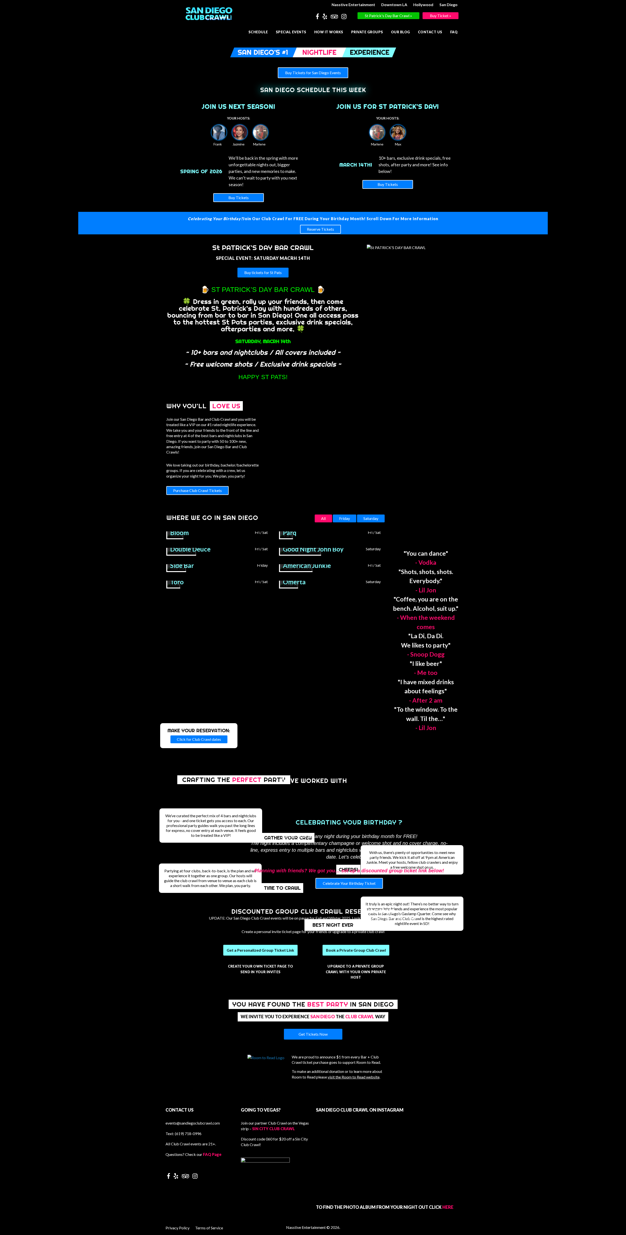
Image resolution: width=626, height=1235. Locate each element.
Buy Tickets (238, 197)
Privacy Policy (178, 1227)
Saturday (370, 518)
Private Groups (367, 32)
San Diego (448, 4)
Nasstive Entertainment (353, 4)
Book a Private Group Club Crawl (356, 950)
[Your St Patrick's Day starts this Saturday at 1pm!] (388, 1152)
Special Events (291, 32)
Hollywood (423, 4)
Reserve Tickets (320, 229)
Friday (344, 518)
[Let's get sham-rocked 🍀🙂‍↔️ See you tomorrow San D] (339, 1149)
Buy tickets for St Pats (263, 272)
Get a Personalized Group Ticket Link (260, 950)
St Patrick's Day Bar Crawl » (388, 15)
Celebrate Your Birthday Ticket (349, 883)
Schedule (258, 32)
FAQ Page (212, 1154)
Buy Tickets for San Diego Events (313, 72)
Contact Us (430, 32)
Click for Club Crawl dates (199, 739)
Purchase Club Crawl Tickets (197, 490)
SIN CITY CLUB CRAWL (273, 1128)
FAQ (454, 32)
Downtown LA (394, 4)
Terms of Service (209, 1227)
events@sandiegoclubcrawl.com (193, 1123)
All (323, 518)
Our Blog (400, 32)
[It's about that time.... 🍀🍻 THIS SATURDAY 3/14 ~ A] (437, 1158)
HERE (447, 1207)
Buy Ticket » (440, 15)
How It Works (328, 32)
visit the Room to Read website (354, 1077)
